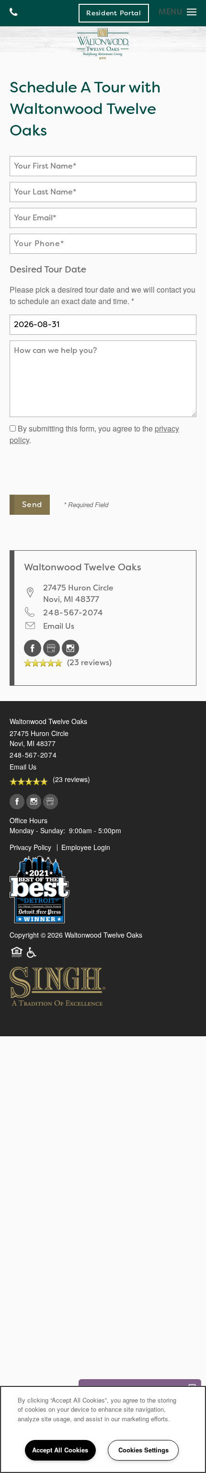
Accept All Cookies (60, 1449)
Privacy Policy (30, 847)
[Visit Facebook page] (33, 648)
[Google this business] (52, 648)
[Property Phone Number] (14, 13)
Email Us (58, 626)
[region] (103, 1429)
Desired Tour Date (48, 269)
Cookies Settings (143, 1449)
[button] (114, 13)
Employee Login (85, 847)
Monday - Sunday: (37, 830)
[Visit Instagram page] (70, 648)
